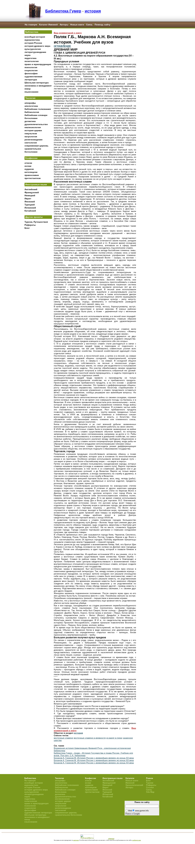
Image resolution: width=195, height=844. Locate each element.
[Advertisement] (38, 281)
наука (27, 55)
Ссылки (150, 787)
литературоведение (35, 52)
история (93, 11)
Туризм (149, 783)
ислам (28, 166)
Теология (30, 98)
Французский (32, 192)
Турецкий (30, 204)
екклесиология (33, 127)
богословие (31, 118)
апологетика (31, 106)
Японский (30, 201)
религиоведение (34, 139)
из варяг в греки (114, 738)
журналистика (32, 40)
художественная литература (38, 812)
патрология (31, 136)
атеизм (28, 163)
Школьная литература (37, 82)
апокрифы (30, 103)
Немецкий (30, 195)
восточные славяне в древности (90, 738)
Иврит (28, 198)
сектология (31, 142)
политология (32, 61)
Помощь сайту (102, 24)
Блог (27, 228)
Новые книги (77, 24)
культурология (33, 49)
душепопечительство (36, 124)
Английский (31, 189)
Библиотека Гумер (63, 11)
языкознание (31, 92)
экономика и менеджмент (38, 85)
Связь (89, 24)
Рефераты (30, 225)
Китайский (30, 211)
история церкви (33, 130)
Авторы (64, 24)
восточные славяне (63, 738)
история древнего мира (37, 46)
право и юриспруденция (38, 64)
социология (31, 70)
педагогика (30, 58)
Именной (130, 783)
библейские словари (36, 115)
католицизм (31, 172)
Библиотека (31, 32)
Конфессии (31, 158)
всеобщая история (35, 37)
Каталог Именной (48, 24)
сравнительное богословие (68, 815)
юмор (28, 88)
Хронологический (134, 785)
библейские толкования (38, 109)
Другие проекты (34, 217)
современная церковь (36, 145)
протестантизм (33, 178)
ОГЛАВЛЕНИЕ (62, 46)
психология (31, 67)
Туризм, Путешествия (36, 222)
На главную (31, 24)
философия (31, 73)
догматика (30, 121)
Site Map (150, 792)
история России (33, 43)
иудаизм (29, 169)
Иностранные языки (36, 184)
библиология (32, 112)
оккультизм (31, 133)
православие (32, 175)
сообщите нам (136, 840)
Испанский (30, 207)
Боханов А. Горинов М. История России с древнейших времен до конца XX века (94, 758)
